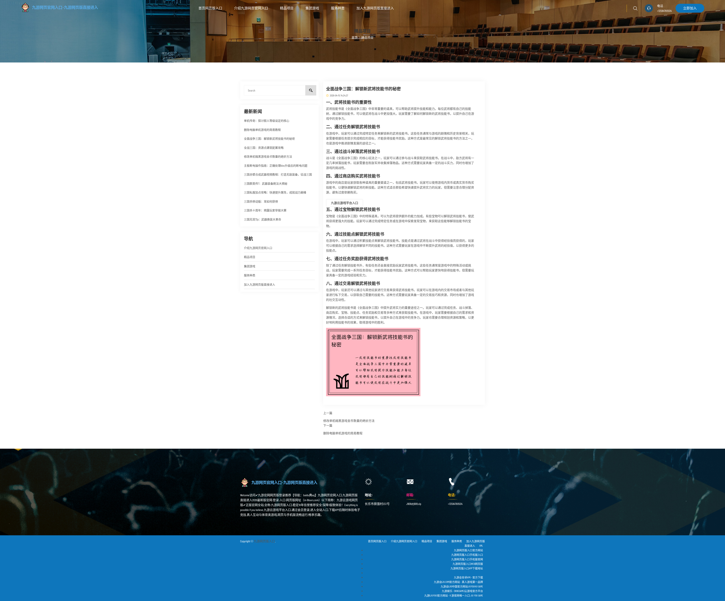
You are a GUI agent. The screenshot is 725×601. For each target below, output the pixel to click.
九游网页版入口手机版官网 (467, 559)
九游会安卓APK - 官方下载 (468, 577)
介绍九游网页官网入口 (251, 8)
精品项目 (287, 8)
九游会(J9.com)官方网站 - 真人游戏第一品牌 (458, 581)
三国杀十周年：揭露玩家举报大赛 (265, 210)
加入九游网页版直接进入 (375, 8)
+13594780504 (664, 10)
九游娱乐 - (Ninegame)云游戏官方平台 (462, 591)
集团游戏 (312, 8)
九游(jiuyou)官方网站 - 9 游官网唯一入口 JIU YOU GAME (453, 595)
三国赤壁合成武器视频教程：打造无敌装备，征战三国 (278, 174)
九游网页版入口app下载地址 (466, 568)
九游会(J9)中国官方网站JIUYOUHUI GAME (462, 586)
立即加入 (690, 8)
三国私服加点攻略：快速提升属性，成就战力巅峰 (275, 192)
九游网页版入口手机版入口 (467, 554)
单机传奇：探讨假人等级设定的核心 (266, 120)
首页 (355, 37)
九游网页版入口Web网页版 (468, 563)
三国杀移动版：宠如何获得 (261, 201)
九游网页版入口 (264, 541)
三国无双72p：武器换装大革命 (262, 219)
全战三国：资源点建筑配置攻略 (264, 147)
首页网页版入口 (210, 8)
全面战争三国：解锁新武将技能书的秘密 (269, 138)
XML (481, 545)
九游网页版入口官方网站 (468, 550)
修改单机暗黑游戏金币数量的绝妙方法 (268, 156)
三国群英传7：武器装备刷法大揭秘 (265, 183)
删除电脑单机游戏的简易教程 (262, 129)
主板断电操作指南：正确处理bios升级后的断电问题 (275, 165)
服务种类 (338, 8)
